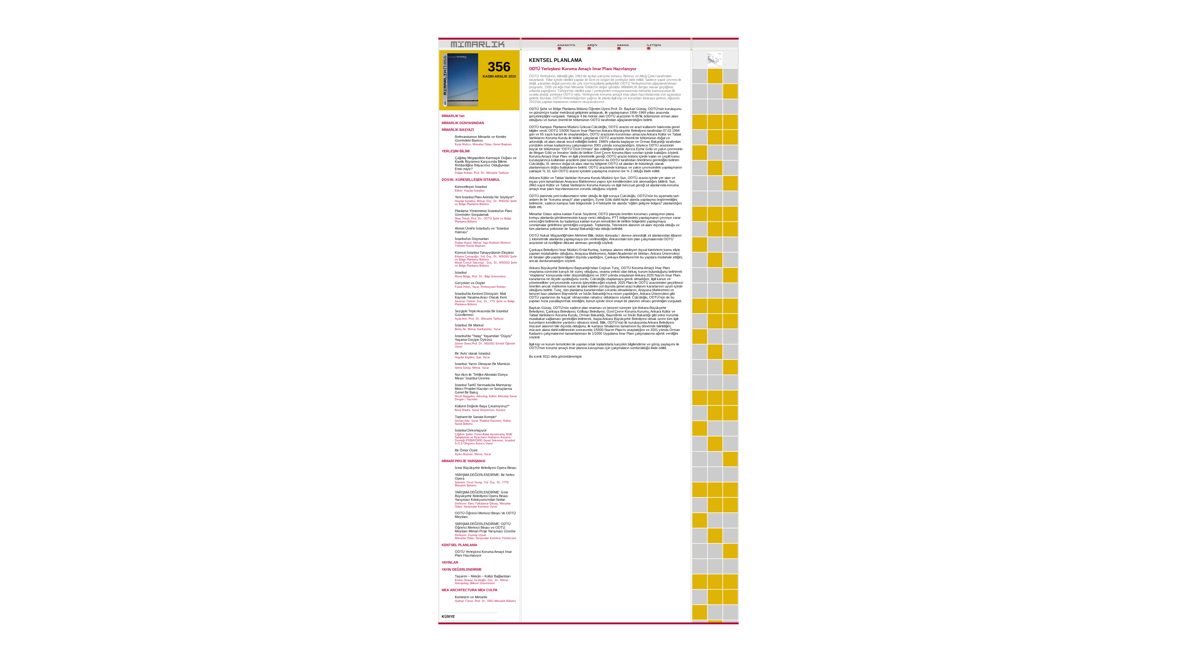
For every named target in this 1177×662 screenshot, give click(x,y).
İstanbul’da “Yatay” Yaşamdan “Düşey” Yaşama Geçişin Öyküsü (483, 337)
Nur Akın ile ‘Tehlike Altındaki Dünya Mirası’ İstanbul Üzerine (481, 376)
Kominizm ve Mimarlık (471, 597)
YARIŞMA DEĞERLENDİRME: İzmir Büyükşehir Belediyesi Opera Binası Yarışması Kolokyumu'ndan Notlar (481, 495)
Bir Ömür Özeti (466, 450)
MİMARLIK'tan (453, 116)
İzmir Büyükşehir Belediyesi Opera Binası (485, 468)
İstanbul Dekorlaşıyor (471, 430)
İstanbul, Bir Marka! (469, 325)
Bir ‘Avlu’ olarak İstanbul (472, 353)
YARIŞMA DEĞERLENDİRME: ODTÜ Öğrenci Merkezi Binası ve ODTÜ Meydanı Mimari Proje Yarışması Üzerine (485, 527)
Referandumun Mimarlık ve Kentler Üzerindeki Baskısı (480, 138)
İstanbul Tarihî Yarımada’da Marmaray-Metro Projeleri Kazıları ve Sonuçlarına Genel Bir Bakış (483, 388)
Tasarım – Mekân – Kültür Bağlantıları (483, 576)
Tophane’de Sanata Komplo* (476, 417)
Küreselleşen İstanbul (471, 186)
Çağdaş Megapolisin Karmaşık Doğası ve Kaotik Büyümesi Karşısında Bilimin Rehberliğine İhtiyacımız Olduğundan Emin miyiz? (485, 163)
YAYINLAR (450, 562)
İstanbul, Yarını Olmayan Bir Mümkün (482, 364)
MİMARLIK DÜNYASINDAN (463, 123)
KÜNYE (448, 616)
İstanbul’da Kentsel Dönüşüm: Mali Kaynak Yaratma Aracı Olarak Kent (481, 295)
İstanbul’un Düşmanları (472, 239)
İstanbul (461, 272)
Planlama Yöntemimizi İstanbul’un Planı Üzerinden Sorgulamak (483, 212)
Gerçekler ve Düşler (470, 283)
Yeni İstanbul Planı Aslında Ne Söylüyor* (484, 197)
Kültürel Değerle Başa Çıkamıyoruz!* (482, 406)
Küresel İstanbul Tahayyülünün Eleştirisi (484, 252)
